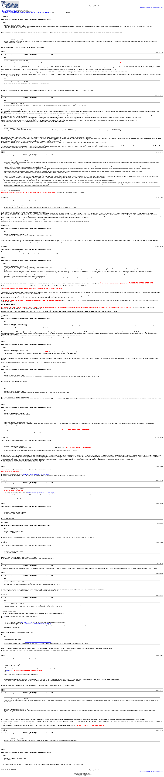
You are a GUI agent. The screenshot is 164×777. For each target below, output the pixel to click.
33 (148, 5)
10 (110, 5)
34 (149, 5)
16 (120, 5)
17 (122, 5)
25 (135, 5)
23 (131, 5)
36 (152, 5)
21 (128, 5)
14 (117, 5)
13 (115, 5)
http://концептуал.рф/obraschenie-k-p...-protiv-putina (35, 474)
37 (154, 5)
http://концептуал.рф (26, 622)
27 (138, 5)
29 (141, 5)
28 (139, 5)
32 (146, 5)
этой (5, 616)
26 (136, 5)
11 (112, 5)
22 (130, 5)
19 (125, 5)
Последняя (159, 5)
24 (133, 5)
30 (143, 5)
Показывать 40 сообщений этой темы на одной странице (151, 7)
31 (144, 5)
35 (151, 5)
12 (113, 5)
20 (126, 5)
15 (118, 5)
